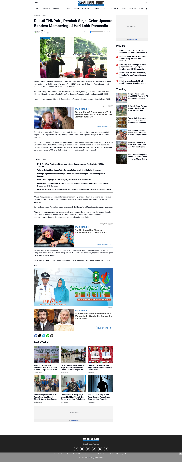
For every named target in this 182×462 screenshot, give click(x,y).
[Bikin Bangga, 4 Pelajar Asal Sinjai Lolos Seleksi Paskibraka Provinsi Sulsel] (100, 354)
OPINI (124, 9)
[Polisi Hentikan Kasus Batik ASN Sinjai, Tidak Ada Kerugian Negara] (121, 146)
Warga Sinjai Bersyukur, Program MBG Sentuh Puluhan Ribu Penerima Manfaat (137, 120)
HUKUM (76, 9)
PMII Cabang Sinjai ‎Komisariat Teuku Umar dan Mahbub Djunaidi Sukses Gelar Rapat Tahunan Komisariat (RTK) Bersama (73, 184)
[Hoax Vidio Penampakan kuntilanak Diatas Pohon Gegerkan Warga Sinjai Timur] (121, 159)
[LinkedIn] (106, 449)
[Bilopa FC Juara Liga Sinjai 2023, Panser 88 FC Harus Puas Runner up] (121, 98)
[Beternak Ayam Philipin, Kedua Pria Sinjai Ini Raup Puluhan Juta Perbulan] (121, 110)
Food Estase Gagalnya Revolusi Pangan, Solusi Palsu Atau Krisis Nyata (64, 180)
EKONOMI (67, 9)
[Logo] (91, 439)
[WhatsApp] (47, 335)
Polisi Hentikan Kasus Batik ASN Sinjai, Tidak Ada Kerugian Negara (132, 82)
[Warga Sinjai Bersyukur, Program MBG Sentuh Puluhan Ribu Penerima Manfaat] (121, 122)
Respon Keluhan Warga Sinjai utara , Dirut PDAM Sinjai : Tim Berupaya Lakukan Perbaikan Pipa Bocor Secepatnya (72, 397)
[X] (39, 335)
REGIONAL (57, 9)
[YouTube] (82, 449)
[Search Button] (146, 3)
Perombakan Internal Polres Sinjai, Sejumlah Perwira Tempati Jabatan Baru (132, 75)
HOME (38, 9)
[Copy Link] (51, 335)
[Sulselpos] (91, 3)
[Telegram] (43, 335)
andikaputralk (74, 420)
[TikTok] (94, 449)
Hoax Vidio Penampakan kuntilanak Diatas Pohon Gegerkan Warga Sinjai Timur (137, 157)
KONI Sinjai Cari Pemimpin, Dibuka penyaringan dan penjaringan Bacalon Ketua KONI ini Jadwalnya (70, 165)
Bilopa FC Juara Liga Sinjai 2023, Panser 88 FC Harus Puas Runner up (133, 52)
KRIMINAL (96, 9)
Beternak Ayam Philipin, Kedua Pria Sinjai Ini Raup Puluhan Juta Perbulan (132, 59)
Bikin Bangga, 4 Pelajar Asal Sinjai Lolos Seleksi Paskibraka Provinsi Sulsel (100, 367)
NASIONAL (46, 9)
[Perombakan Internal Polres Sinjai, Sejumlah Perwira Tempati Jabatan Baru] (121, 134)
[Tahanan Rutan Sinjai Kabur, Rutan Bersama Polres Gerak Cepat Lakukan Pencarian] (100, 383)
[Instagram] (76, 449)
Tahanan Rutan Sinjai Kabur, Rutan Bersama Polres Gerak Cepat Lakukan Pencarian (69, 170)
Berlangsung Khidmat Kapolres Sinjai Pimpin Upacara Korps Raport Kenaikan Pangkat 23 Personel (71, 175)
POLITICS (132, 9)
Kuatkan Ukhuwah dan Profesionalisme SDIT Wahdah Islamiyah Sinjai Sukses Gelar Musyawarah (74, 190)
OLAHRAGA (115, 9)
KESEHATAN (86, 9)
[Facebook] (35, 335)
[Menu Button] (36, 3)
